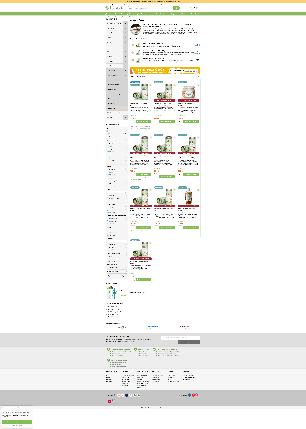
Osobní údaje (171, 375)
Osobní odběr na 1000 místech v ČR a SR (168, 355)
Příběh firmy (155, 377)
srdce (145, 128)
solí (155, 34)
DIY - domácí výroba (113, 84)
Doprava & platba (142, 375)
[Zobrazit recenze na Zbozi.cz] (184, 327)
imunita (137, 230)
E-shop (108, 375)
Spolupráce (125, 385)
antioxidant (138, 125)
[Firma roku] (153, 401)
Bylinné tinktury (141, 14)
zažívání (137, 177)
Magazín (196, 17)
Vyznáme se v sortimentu (120, 349)
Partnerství (140, 387)
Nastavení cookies (17, 426)
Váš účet (171, 371)
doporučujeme (135, 82)
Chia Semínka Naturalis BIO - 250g (153, 51)
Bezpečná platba (116, 364)
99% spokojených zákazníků (119, 366)
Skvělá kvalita (143, 353)
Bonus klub (140, 377)
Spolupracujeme (157, 379)
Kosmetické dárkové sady (114, 23)
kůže (149, 128)
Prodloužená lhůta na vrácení (119, 362)
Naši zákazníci (126, 381)
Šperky (108, 52)
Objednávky (171, 377)
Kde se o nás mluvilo (158, 375)
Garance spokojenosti (119, 360)
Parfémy (109, 117)
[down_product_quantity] (134, 122)
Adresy (169, 379)
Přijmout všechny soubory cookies (16, 422)
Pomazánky (111, 108)
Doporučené (148, 77)
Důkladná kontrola (144, 355)
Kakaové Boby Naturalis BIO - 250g (153, 58)
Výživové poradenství (143, 381)
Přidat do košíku (142, 122)
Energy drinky (112, 89)
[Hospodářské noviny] (131, 395)
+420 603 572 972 (155, 4)
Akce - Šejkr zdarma (142, 383)
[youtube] (193, 395)
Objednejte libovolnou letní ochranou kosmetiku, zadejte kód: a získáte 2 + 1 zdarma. (154, 1)
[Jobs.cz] (127, 395)
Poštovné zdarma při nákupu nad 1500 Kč (168, 351)
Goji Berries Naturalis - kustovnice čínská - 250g (186, 157)
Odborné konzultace (114, 309)
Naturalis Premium (142, 385)
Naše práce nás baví (117, 355)
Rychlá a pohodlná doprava (167, 349)
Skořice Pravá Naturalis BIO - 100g (153, 43)
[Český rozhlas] (119, 395)
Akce (107, 14)
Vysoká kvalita (143, 349)
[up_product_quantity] (134, 121)
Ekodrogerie (172, 14)
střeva (142, 128)
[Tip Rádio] (135, 395)
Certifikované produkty (114, 314)
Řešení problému (112, 75)
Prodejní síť (109, 381)
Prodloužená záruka (113, 317)
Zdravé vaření (111, 70)
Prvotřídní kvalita (113, 307)
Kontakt (186, 371)
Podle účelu (181, 14)
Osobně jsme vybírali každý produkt (121, 351)
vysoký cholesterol (144, 177)
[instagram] (196, 395)
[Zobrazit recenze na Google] (121, 327)
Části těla (110, 80)
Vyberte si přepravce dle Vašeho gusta (168, 353)
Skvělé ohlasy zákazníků (115, 312)
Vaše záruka (125, 377)
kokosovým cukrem (148, 34)
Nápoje (150, 14)
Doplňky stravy (123, 14)
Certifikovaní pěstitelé (128, 375)
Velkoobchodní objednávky (114, 113)
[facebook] (189, 395)
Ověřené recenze (126, 383)
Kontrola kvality (126, 379)
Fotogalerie (155, 381)
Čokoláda (111, 103)
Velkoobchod (140, 379)
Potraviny (132, 14)
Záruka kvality (195, 14)
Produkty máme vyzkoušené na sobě (121, 353)
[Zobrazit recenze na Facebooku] (153, 327)
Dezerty (110, 99)
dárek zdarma (135, 84)
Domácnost (164, 14)
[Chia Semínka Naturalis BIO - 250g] (138, 52)
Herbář (108, 377)
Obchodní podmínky (173, 381)
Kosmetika (114, 14)
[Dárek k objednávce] (117, 292)
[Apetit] (123, 395)
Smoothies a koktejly (114, 94)
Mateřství (156, 14)
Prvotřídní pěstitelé (144, 351)
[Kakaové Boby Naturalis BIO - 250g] (138, 60)
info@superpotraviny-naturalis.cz (171, 4)
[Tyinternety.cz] (138, 395)
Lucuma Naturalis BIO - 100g (163, 103)
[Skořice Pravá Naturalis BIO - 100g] (138, 45)
